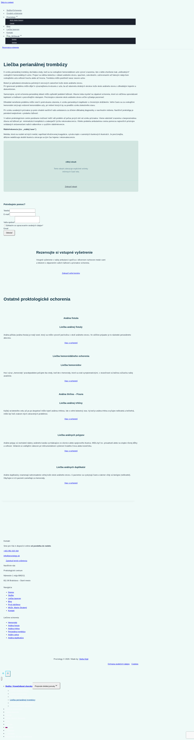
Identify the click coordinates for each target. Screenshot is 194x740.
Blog (8, 26)
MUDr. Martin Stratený (16, 20)
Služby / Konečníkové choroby (18, 686)
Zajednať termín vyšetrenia (16, 561)
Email (6, 228)
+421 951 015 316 (11, 551)
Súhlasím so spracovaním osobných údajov (24, 225)
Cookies (134, 664)
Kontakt (10, 33)
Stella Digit (83, 659)
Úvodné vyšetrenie (14, 13)
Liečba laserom (13, 30)
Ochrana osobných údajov (119, 664)
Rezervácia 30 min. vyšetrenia (18, 737)
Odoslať (9, 233)
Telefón (7, 211)
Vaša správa (9, 222)
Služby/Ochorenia (14, 10)
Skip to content (7, 2)
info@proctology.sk (12, 556)
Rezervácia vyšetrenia (10, 47)
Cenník (12, 23)
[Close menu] (1, 678)
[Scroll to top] (3, 674)
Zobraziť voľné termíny (71, 273)
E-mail (7, 214)
